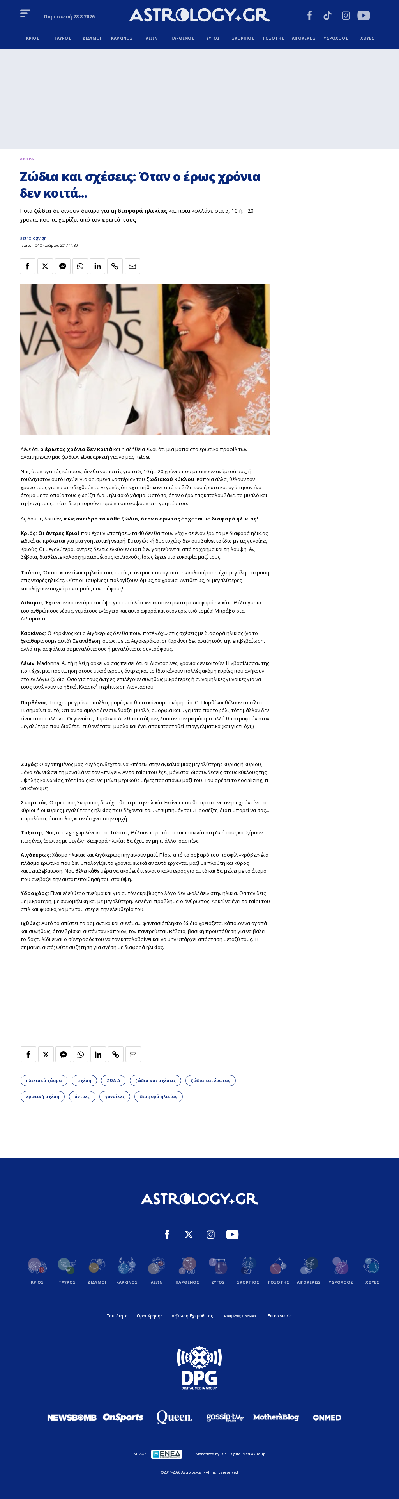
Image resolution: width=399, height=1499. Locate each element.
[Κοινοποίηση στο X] (45, 266)
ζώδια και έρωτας (210, 1080)
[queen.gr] (174, 1417)
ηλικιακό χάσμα (44, 1080)
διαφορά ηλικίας (158, 1096)
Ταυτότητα (117, 1316)
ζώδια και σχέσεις (155, 1080)
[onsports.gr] (123, 1417)
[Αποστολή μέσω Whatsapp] (80, 266)
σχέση (84, 1080)
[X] (188, 1235)
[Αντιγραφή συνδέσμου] (115, 266)
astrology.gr (33, 238)
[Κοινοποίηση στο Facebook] (27, 266)
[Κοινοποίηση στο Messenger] (63, 266)
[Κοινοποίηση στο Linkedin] (97, 266)
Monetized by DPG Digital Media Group (230, 1453)
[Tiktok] (327, 16)
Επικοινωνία (280, 1316)
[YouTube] (363, 16)
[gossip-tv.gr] (225, 1417)
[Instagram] (345, 16)
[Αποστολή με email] (132, 266)
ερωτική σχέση (42, 1096)
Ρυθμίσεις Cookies (240, 1316)
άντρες (82, 1096)
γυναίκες (115, 1096)
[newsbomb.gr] (72, 1417)
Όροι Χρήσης (149, 1316)
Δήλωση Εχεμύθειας (192, 1316)
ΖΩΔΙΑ (113, 1080)
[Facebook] (309, 16)
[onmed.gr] (327, 1417)
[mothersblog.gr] (276, 1417)
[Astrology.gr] (199, 16)
